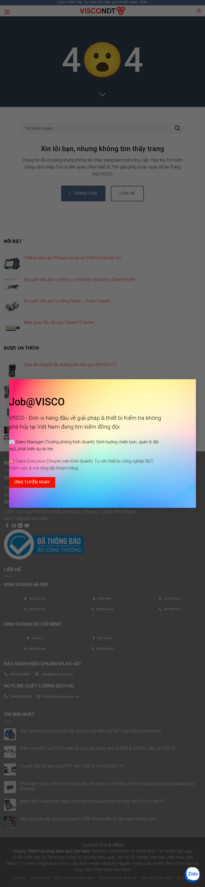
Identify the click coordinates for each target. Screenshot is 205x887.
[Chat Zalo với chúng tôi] (192, 874)
